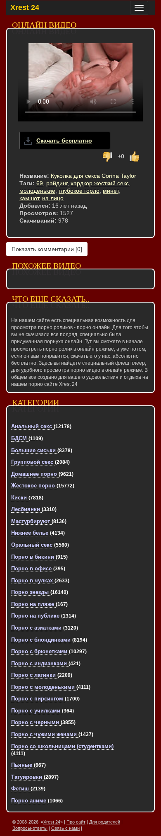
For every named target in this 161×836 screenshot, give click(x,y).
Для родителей (104, 821)
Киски (19, 497)
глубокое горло (79, 190)
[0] (47, 249)
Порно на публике (36, 616)
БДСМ (19, 438)
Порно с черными (36, 722)
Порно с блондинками (41, 640)
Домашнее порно (35, 474)
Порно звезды (30, 592)
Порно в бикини (33, 557)
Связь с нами (65, 828)
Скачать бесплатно (64, 140)
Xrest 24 (24, 7)
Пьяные (22, 765)
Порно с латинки (34, 675)
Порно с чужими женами (44, 734)
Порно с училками (36, 711)
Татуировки (27, 777)
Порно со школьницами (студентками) (62, 746)
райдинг (56, 183)
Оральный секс (32, 545)
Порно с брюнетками (40, 651)
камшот (29, 198)
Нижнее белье (30, 533)
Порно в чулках (32, 580)
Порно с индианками (40, 663)
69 (39, 183)
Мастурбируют (31, 521)
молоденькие (37, 190)
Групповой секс (33, 462)
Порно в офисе (32, 568)
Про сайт (75, 821)
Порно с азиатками (37, 628)
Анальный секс (32, 426)
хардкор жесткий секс (100, 183)
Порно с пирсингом (38, 698)
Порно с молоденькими (43, 687)
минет (110, 190)
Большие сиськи (34, 450)
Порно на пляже (33, 604)
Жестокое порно (34, 485)
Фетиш (21, 788)
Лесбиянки (26, 509)
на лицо (53, 198)
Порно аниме (29, 800)
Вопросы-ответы (29, 828)
